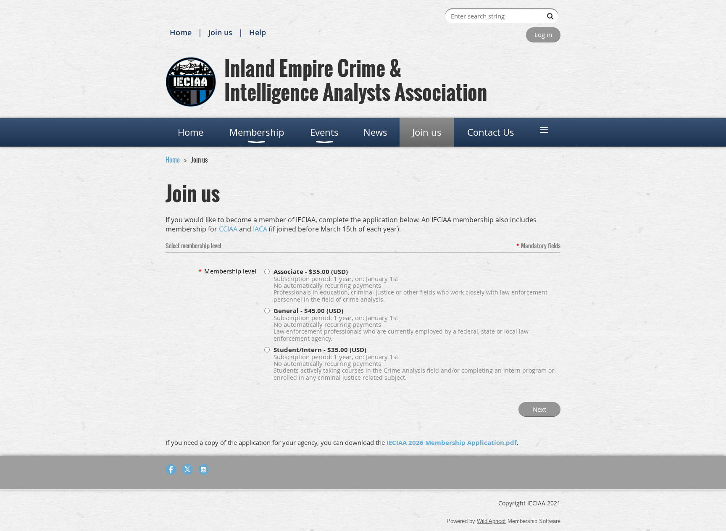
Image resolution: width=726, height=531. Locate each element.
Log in (543, 34)
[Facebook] (171, 469)
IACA (260, 229)
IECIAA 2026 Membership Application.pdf (452, 442)
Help (257, 32)
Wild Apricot (491, 521)
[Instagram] (203, 469)
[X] (187, 469)
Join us (220, 32)
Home (181, 32)
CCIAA (228, 229)
